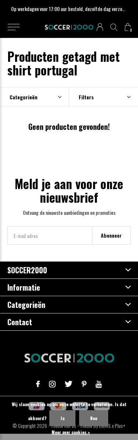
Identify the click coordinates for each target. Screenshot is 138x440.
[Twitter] (68, 384)
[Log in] (100, 27)
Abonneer (111, 235)
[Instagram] (52, 384)
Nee (93, 418)
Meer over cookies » (71, 432)
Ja (62, 418)
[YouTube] (99, 384)
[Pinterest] (84, 384)
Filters (86, 97)
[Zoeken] (113, 27)
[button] (13, 27)
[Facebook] (38, 384)
